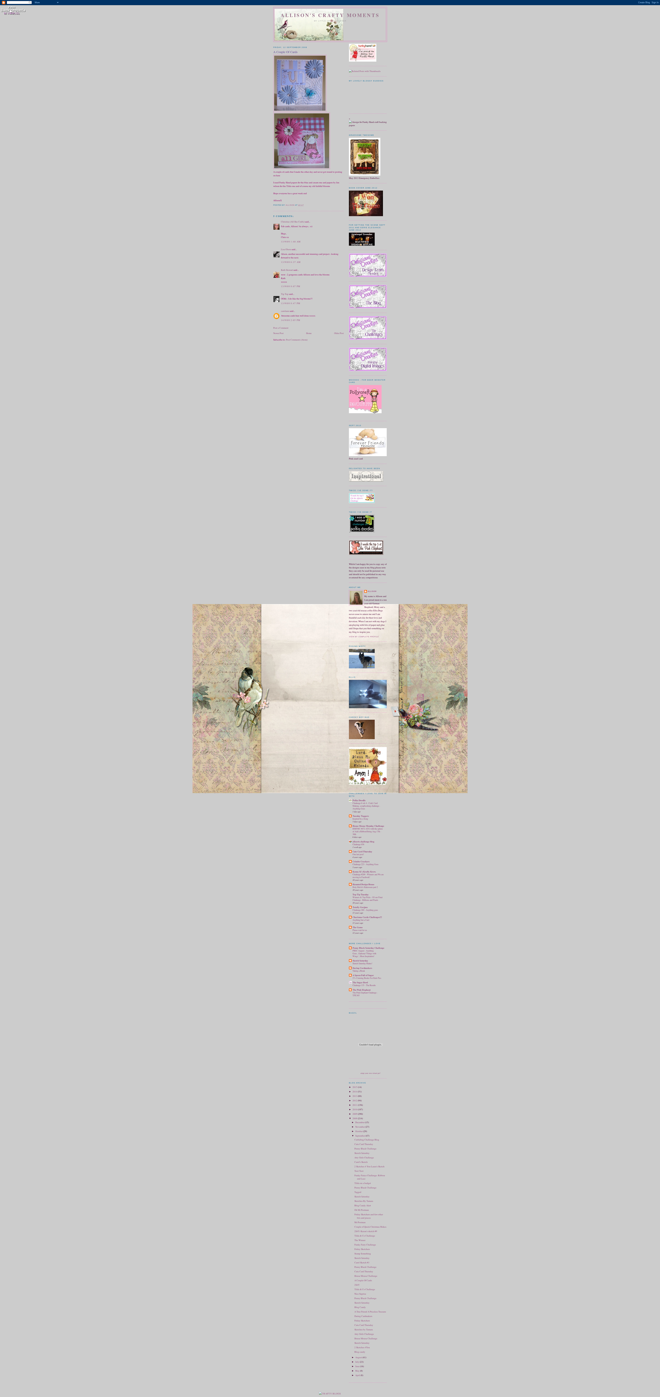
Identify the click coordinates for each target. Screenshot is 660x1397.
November (360, 1126)
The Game (358, 927)
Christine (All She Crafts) (292, 221)
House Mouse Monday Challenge (368, 825)
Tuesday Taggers (361, 815)
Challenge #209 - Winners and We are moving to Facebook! (368, 875)
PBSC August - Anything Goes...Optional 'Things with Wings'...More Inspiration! (364, 953)
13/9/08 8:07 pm (290, 286)
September (360, 1135)
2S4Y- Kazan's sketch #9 (365, 1231)
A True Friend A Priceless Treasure (370, 1311)
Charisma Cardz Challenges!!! (367, 917)
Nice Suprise (360, 1293)
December (360, 1122)
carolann (285, 311)
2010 (355, 1109)
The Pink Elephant (362, 989)
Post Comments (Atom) (296, 339)
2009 (355, 1113)
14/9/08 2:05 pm (290, 320)
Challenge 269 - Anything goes (365, 910)
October (359, 1131)
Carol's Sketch (361, 1162)
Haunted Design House (363, 884)
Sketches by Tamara (363, 1329)
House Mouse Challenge (365, 1275)
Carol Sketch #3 (361, 1262)
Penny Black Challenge (365, 1148)
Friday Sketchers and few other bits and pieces (368, 1216)
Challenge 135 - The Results (364, 985)
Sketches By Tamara (363, 1201)
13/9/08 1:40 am (291, 241)
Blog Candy (360, 1307)
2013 (355, 1096)
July (357, 1361)
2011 (355, 1104)
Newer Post (278, 333)
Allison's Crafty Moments (330, 15)
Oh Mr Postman (361, 1209)
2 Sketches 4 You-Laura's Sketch (369, 1166)
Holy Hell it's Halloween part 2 (365, 887)
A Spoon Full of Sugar (363, 975)
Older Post (339, 333)
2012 (355, 1100)
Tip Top (284, 294)
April (358, 1375)
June (357, 1366)
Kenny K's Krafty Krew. (364, 871)
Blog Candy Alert (362, 1205)
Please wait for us (360, 930)
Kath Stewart (287, 269)
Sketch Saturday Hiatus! (362, 963)
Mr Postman (360, 1222)
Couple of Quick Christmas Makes (370, 1226)
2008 (355, 1118)
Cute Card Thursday (362, 851)
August (358, 1357)
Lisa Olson (286, 249)
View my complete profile (364, 637)
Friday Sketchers (362, 1249)
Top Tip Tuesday (361, 894)
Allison (372, 591)
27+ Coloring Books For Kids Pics (367, 978)
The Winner (359, 1240)
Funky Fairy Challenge (365, 1244)
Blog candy (359, 1351)
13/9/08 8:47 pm (290, 303)
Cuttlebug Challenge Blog (366, 1139)
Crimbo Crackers (361, 861)
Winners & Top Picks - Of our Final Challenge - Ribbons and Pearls (367, 898)
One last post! (358, 854)
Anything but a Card (361, 920)
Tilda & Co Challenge (364, 1235)
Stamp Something (362, 1253)
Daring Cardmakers (362, 968)
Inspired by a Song (360, 818)
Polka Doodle (359, 800)
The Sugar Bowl (360, 982)
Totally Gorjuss (360, 907)
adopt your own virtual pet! (370, 1073)
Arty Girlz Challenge (364, 1157)
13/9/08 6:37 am (291, 262)
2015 (355, 1087)
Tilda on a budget (362, 1183)
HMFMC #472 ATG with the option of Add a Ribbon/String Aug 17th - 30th (368, 831)
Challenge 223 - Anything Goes (365, 864)
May (357, 1370)
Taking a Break (359, 970)
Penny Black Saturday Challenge (368, 947)
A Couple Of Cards (363, 1280)
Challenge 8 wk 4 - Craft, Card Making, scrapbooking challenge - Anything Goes (366, 806)
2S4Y (357, 1284)
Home (309, 333)
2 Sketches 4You (362, 1347)
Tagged (357, 1192)
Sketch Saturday (360, 960)
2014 (355, 1091)
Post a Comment (280, 327)
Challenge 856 (358, 844)
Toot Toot (359, 1170)
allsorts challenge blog (363, 841)
